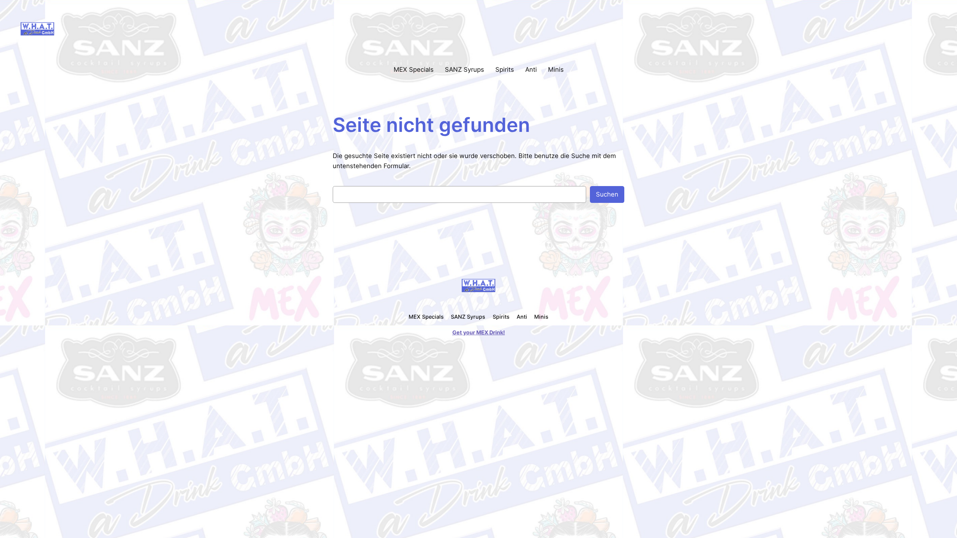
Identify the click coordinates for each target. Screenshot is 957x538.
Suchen (607, 194)
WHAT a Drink (88, 28)
